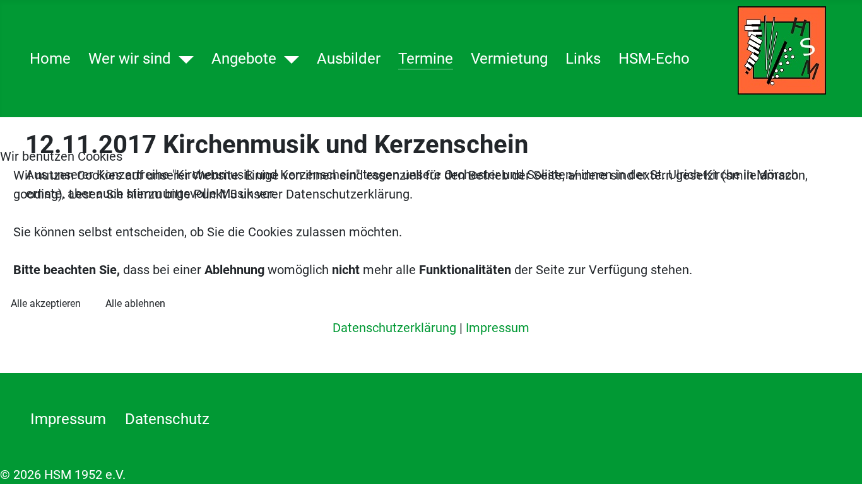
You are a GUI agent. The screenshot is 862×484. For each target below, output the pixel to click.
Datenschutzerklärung (394, 327)
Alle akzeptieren (46, 303)
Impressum (497, 327)
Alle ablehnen (135, 303)
